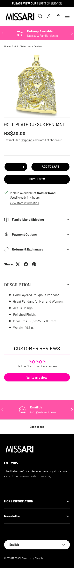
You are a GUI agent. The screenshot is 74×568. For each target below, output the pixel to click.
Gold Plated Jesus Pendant (28, 46)
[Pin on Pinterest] (34, 264)
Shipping (26, 140)
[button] (58, 16)
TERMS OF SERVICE (49, 3)
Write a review (37, 377)
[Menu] (67, 16)
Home (7, 46)
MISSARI (16, 558)
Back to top (37, 426)
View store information (24, 203)
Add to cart (50, 166)
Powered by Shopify (32, 558)
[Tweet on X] (18, 264)
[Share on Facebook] (26, 264)
